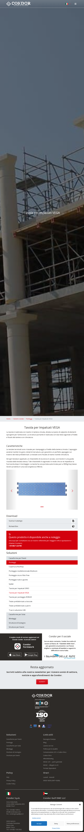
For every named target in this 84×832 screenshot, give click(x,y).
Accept (39, 824)
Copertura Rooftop (16, 567)
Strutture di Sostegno (17, 623)
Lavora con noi (48, 746)
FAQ (7, 777)
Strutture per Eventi (16, 627)
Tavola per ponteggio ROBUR (20, 597)
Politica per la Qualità (50, 749)
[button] (80, 804)
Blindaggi (12, 618)
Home (8, 419)
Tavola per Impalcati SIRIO (19, 588)
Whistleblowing (48, 759)
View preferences (73, 824)
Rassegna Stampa (49, 739)
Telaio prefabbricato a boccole (20, 601)
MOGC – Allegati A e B (50, 765)
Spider (11, 584)
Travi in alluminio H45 (17, 610)
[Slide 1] (42, 507)
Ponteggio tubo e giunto (18, 580)
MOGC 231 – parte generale (52, 762)
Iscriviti (42, 682)
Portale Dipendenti (49, 768)
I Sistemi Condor (18, 419)
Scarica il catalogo (15, 521)
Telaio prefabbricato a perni (20, 606)
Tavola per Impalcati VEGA (19, 593)
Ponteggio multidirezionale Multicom (23, 571)
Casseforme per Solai (17, 614)
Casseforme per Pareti (17, 558)
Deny (56, 824)
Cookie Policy (10, 784)
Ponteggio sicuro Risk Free (19, 575)
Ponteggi (29, 419)
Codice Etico (47, 755)
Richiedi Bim (13, 526)
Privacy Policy (56, 828)
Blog (44, 742)
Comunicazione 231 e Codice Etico (54, 752)
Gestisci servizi (36, 818)
